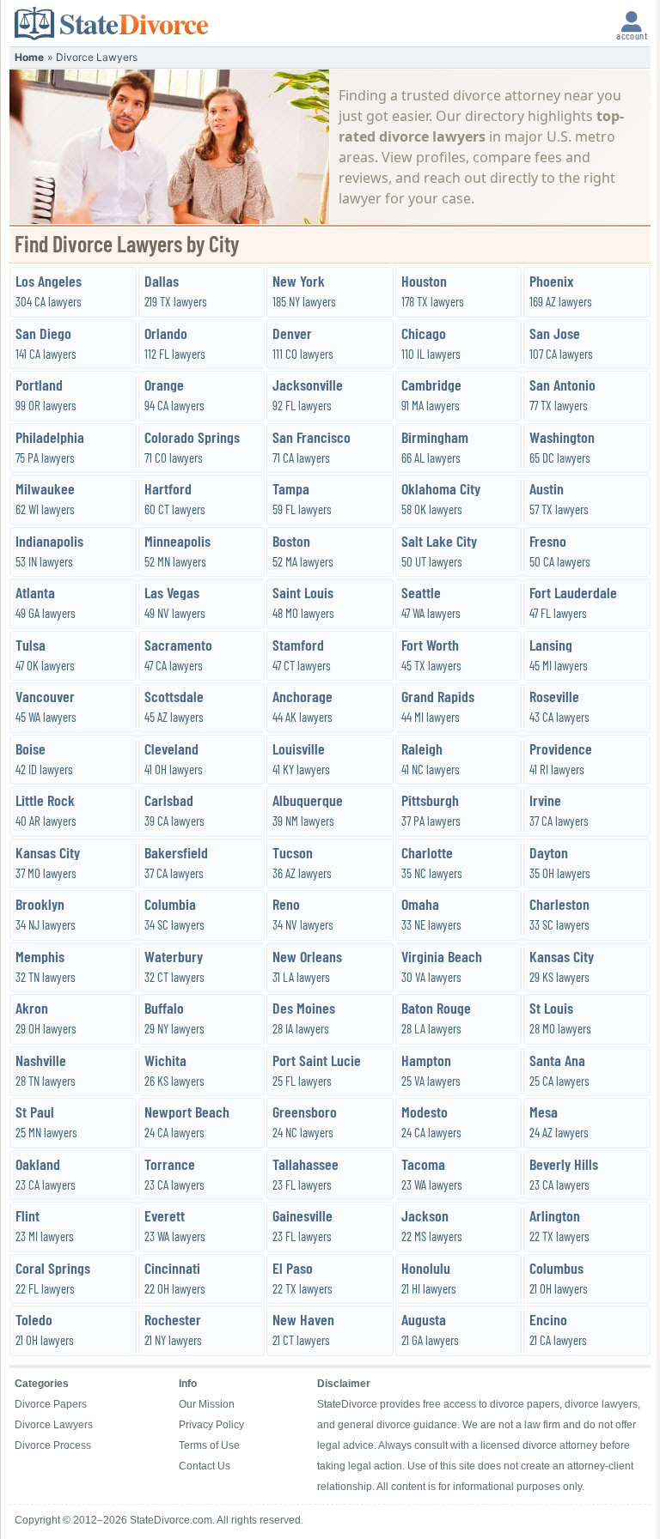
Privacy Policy (211, 1425)
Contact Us (204, 1466)
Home (29, 57)
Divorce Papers (51, 1404)
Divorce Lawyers (54, 1425)
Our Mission (207, 1404)
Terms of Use (209, 1445)
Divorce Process (53, 1445)
